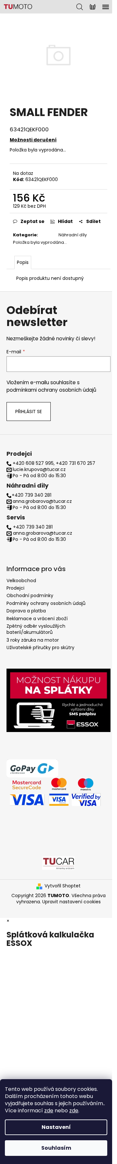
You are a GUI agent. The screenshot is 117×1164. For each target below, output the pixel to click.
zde (48, 1110)
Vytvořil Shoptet (63, 886)
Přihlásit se (28, 411)
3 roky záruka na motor (32, 640)
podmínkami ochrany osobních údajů (51, 389)
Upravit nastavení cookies (71, 901)
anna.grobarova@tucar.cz (42, 501)
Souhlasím (56, 1148)
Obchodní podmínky (29, 595)
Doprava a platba (26, 611)
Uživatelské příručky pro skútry (40, 647)
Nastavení (56, 1127)
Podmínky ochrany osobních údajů (45, 603)
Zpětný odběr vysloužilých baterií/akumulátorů (35, 629)
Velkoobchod (21, 580)
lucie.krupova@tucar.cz (39, 469)
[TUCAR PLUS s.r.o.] (58, 862)
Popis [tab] (23, 262)
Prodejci (15, 588)
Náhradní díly (72, 235)
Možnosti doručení (33, 140)
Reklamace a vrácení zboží (37, 618)
